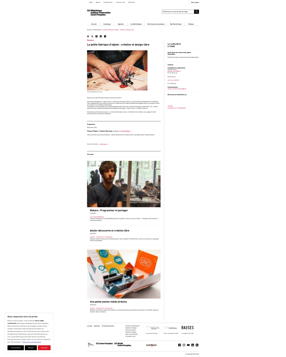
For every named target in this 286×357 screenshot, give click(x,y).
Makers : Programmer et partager (109, 210)
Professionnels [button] (108, 326)
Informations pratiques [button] (156, 24)
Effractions (131, 2)
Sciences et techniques (177, 108)
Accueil (94, 24)
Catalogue (107, 24)
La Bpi (91, 2)
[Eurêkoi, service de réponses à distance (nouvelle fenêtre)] (151, 347)
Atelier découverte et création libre (109, 230)
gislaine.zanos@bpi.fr (174, 71)
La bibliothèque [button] (136, 24)
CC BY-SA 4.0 (103, 144)
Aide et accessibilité (131, 334)
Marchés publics (130, 330)
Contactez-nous (130, 336)
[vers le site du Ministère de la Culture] (91, 347)
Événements (97, 30)
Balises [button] (97, 326)
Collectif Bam (125, 131)
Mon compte (195, 2)
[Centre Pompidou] (104, 344)
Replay (191, 24)
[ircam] (122, 346)
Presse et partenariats (132, 326)
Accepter (44, 348)
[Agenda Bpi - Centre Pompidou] (98, 13)
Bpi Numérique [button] (176, 24)
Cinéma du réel (120, 2)
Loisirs (170, 106)
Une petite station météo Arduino (108, 302)
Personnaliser (16, 348)
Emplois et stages (131, 328)
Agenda (120, 24)
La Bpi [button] (89, 326)
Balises (98, 2)
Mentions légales (130, 332)
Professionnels (108, 2)
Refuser (31, 348)
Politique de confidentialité (31, 342)
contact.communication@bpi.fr (177, 89)
